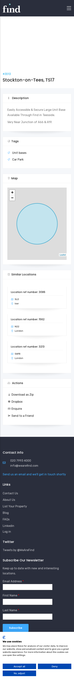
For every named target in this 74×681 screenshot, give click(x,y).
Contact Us (10, 493)
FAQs (6, 519)
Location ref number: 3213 (28, 346)
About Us (9, 500)
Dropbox (17, 401)
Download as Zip (22, 394)
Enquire (16, 408)
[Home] (11, 7)
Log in (7, 531)
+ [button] (12, 192)
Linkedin (8, 526)
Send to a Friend (22, 415)
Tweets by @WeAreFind (18, 550)
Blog (6, 513)
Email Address (12, 581)
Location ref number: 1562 (28, 319)
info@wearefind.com (24, 465)
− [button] (12, 198)
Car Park (18, 159)
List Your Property (15, 506)
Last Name (10, 610)
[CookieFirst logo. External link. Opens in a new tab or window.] (4, 637)
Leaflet (63, 254)
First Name (10, 595)
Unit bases (19, 153)
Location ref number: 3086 (28, 292)
